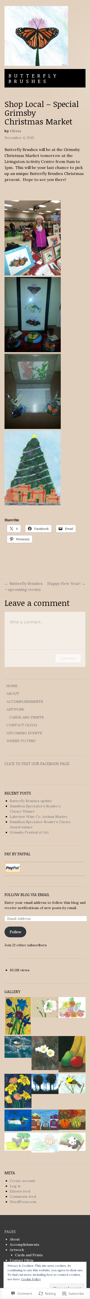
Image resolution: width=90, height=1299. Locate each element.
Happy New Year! (66, 583)
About (12, 693)
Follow (15, 932)
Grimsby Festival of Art (29, 832)
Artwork (15, 709)
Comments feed (23, 1196)
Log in (15, 1186)
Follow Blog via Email (27, 894)
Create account (22, 1181)
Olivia (15, 131)
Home (12, 686)
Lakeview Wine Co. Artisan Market (39, 816)
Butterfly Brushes (33, 78)
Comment (68, 658)
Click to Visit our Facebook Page (36, 763)
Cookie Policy (31, 1279)
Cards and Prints (26, 717)
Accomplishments (24, 701)
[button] (18, 1016)
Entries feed (20, 1191)
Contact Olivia (21, 725)
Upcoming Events (24, 733)
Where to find (21, 741)
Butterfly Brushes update (31, 801)
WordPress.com (23, 1202)
